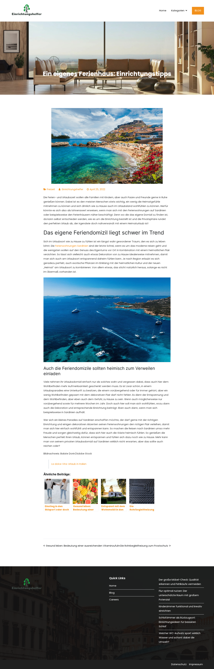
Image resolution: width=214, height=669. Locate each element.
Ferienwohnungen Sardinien (71, 246)
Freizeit (51, 189)
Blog (112, 592)
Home (162, 10)
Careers (114, 599)
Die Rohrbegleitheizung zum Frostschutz (144, 545)
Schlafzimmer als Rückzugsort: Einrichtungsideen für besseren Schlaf (177, 622)
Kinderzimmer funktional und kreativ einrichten (180, 608)
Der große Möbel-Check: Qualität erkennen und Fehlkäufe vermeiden (180, 582)
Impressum (196, 664)
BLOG (198, 10)
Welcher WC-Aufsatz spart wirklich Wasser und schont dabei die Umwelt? (179, 638)
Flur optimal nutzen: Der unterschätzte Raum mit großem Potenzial (179, 595)
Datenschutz (179, 664)
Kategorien (177, 10)
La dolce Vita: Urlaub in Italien (68, 464)
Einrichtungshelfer (72, 189)
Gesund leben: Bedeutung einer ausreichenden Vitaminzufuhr (83, 545)
